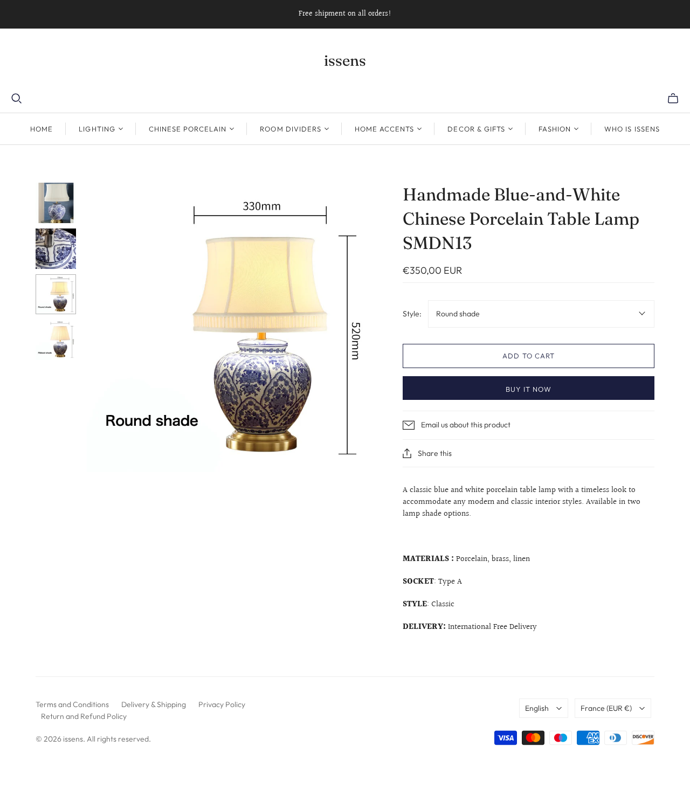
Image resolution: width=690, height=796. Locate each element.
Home (41, 128)
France (606, 708)
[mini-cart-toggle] (673, 99)
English (537, 708)
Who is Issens (632, 128)
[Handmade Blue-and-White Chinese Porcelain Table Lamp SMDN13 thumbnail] (56, 203)
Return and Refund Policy (84, 716)
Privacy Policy (221, 704)
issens (345, 60)
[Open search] (16, 98)
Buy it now (528, 389)
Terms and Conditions (72, 704)
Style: (412, 314)
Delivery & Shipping (153, 704)
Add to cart (528, 355)
